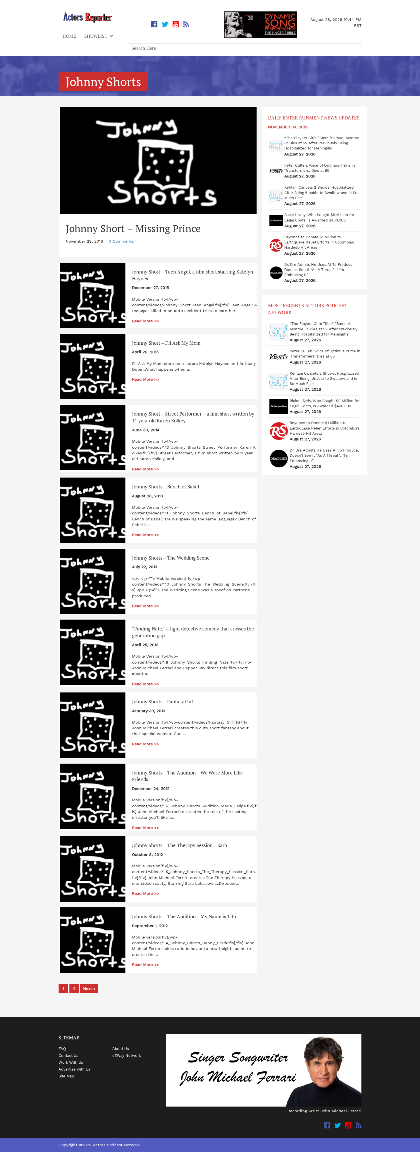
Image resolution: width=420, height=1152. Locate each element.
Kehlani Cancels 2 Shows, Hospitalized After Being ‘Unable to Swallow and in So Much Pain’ (320, 192)
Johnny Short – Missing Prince (133, 228)
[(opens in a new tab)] (276, 147)
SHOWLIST (95, 36)
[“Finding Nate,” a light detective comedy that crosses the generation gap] (93, 652)
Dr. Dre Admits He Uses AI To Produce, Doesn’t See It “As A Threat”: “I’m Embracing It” (318, 269)
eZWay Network (126, 1055)
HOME (69, 36)
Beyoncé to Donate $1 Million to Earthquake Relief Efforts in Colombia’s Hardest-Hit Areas (319, 242)
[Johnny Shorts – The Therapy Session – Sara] (93, 868)
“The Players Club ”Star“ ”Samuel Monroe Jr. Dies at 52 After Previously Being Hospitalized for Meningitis (321, 143)
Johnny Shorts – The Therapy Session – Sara (179, 845)
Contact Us (68, 1055)
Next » (89, 988)
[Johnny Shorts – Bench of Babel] (93, 510)
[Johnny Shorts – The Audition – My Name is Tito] (93, 939)
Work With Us (71, 1062)
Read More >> (145, 321)
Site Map (66, 1076)
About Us (120, 1049)
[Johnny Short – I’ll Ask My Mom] (93, 366)
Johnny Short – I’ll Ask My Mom (166, 343)
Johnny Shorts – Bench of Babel (165, 486)
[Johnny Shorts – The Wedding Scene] (93, 581)
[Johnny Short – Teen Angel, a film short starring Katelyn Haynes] (93, 295)
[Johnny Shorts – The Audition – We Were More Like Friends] (93, 796)
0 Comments (121, 241)
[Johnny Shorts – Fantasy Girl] (93, 724)
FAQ (62, 1049)
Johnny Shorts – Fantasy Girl (162, 701)
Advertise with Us (74, 1069)
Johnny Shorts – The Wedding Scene (171, 557)
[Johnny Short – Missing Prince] (159, 160)
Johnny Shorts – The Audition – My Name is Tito (184, 916)
